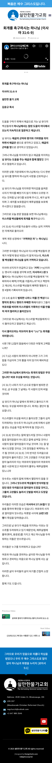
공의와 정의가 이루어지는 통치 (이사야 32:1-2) (30, 618)
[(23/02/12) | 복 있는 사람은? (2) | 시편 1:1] (46, 636)
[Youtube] (44, 721)
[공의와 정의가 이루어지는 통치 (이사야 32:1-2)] (6, 618)
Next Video (45, 628)
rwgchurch (21, 38)
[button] (50, 15)
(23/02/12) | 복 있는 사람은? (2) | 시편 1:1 (23, 635)
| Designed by (26, 754)
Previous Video (8, 610)
